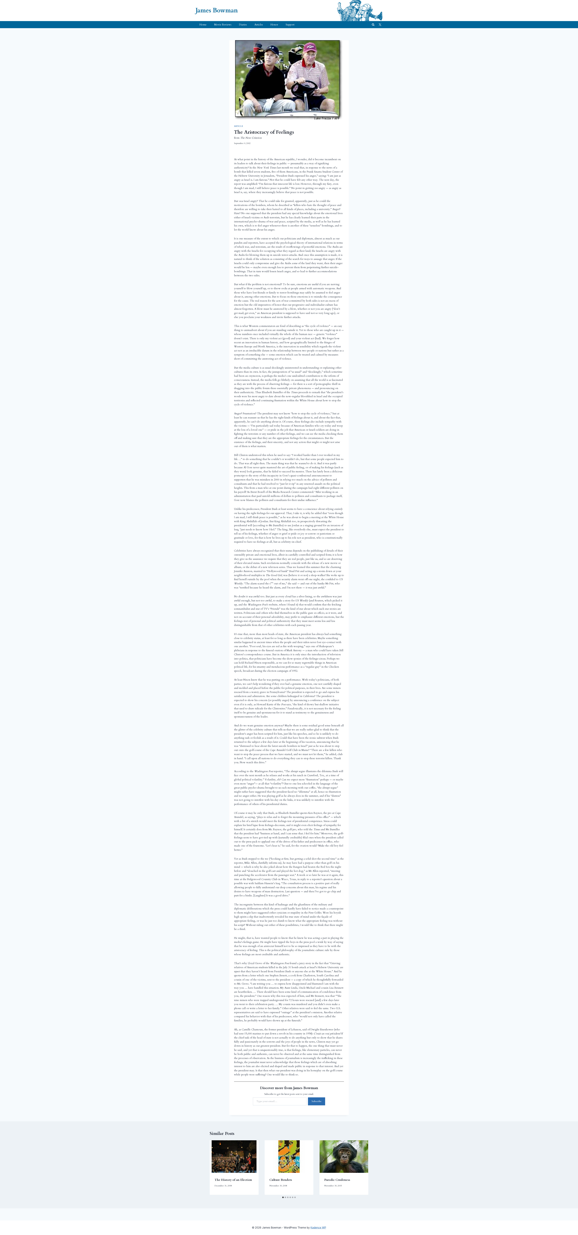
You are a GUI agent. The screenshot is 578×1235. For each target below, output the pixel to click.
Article (238, 126)
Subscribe (317, 1101)
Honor (274, 24)
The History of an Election (233, 1180)
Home (203, 24)
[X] (379, 24)
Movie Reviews (222, 24)
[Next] (363, 1167)
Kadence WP (318, 1227)
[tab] (283, 1197)
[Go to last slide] (215, 1167)
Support (290, 24)
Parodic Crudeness (337, 1180)
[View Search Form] (373, 24)
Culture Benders (280, 1180)
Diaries (243, 24)
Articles (258, 24)
